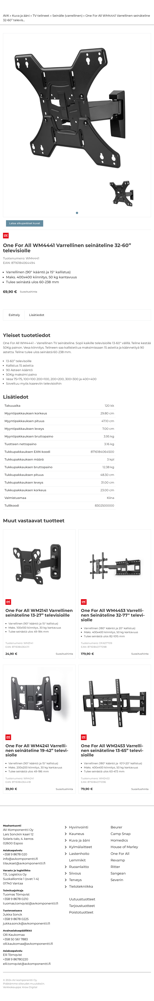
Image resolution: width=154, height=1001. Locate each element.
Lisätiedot (36, 315)
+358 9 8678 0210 (15, 899)
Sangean (118, 873)
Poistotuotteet (81, 912)
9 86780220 (19, 959)
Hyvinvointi (78, 827)
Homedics (119, 840)
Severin (117, 880)
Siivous (75, 873)
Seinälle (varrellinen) (67, 15)
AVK (6, 15)
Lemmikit (77, 860)
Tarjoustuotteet (82, 906)
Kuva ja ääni (21, 15)
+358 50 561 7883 (15, 939)
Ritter (115, 867)
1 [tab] (77, 213)
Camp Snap (121, 834)
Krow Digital (29, 987)
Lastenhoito (79, 854)
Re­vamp (118, 860)
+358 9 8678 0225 (16, 919)
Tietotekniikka (81, 886)
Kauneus (76, 834)
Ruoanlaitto (79, 867)
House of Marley (124, 847)
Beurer (116, 827)
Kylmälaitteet (80, 847)
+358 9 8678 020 (15, 854)
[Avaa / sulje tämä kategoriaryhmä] (65, 827)
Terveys (75, 880)
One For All (120, 854)
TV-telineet (41, 15)
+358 (7, 959)
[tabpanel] (77, 107)
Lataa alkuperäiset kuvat (24, 223)
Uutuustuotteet (82, 899)
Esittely (14, 315)
